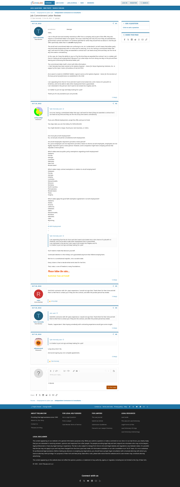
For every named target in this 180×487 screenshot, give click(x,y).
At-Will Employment (54, 226)
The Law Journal (97, 417)
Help (125, 407)
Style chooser (37, 407)
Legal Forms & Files (127, 424)
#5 (116, 334)
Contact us (97, 407)
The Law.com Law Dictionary (130, 421)
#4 (116, 308)
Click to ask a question (131, 27)
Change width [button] (47, 407)
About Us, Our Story (37, 420)
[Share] (113, 23)
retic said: (53, 313)
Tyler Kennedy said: (56, 109)
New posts (47, 8)
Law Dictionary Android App (130, 432)
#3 (116, 286)
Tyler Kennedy (36, 18)
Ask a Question (36, 8)
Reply (115, 97)
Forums (48, 3)
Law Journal (72, 3)
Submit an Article (97, 421)
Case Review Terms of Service (71, 424)
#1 (116, 23)
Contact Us (34, 424)
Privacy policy (118, 407)
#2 (116, 103)
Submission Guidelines (99, 424)
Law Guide (60, 3)
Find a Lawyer (66, 421)
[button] (53, 3)
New (82, 3)
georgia (57, 18)
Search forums (58, 8)
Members (90, 3)
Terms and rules (108, 407)
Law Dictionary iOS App (129, 428)
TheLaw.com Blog (36, 428)
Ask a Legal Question (69, 417)
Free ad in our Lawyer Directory (102, 428)
